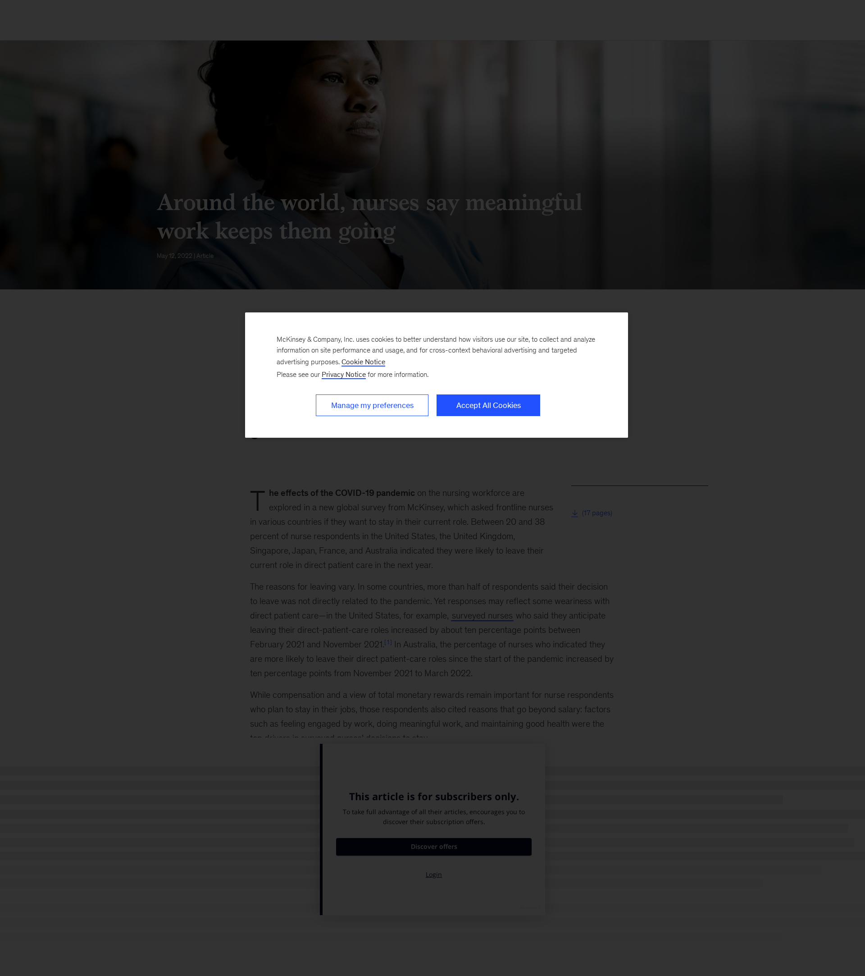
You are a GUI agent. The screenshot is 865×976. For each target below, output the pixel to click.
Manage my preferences (372, 405)
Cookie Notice (363, 362)
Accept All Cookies (488, 405)
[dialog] (436, 375)
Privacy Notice (344, 374)
